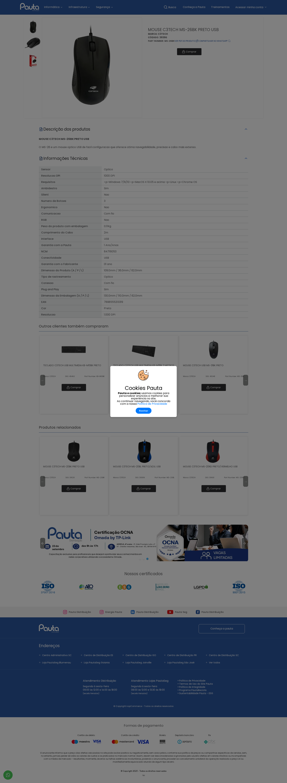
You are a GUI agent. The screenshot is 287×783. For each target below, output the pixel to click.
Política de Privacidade (152, 404)
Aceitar (143, 410)
